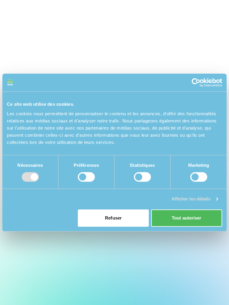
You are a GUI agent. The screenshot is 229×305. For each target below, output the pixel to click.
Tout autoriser (186, 217)
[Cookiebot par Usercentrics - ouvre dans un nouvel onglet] (196, 82)
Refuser (113, 217)
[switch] (86, 177)
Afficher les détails (191, 198)
